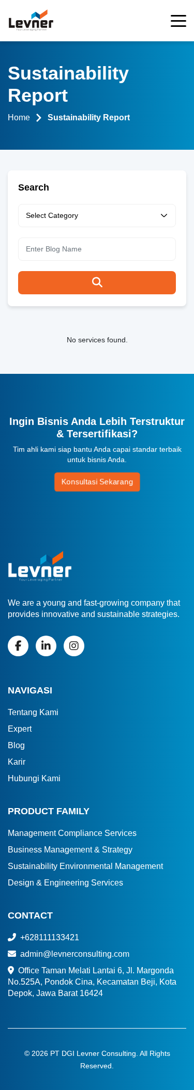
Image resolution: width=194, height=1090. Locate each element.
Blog (16, 745)
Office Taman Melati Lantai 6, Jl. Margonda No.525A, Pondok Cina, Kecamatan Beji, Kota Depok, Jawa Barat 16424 (92, 982)
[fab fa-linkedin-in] (46, 646)
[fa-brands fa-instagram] (74, 646)
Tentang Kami (33, 712)
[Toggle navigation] (178, 22)
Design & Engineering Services (65, 882)
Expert (20, 728)
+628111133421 (48, 937)
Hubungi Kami (34, 778)
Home (19, 117)
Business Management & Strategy (70, 849)
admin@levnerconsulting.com (73, 954)
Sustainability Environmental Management (85, 866)
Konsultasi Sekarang (97, 481)
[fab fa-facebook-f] (18, 646)
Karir (16, 761)
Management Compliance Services (72, 833)
